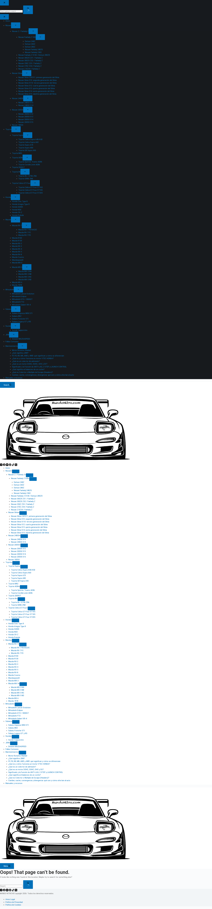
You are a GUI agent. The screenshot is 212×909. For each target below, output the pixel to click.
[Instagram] (1, 465)
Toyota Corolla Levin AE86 (22, 593)
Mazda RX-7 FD (17, 653)
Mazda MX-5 (13, 683)
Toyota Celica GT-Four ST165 (23, 611)
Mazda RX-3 (13, 664)
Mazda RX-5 (13, 670)
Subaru (8, 721)
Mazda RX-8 (13, 672)
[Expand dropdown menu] (15, 471)
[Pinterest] (10, 465)
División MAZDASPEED (17, 746)
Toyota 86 (12, 598)
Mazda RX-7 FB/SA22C (20, 648)
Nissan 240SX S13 (18, 539)
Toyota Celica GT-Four (17, 608)
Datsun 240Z (19, 482)
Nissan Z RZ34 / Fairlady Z (21, 510)
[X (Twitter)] (16, 465)
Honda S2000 (13, 629)
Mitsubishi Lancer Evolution (19, 707)
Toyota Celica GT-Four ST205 (23, 617)
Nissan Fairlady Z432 (22, 493)
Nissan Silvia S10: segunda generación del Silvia (30, 519)
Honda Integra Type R (17, 626)
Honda (8, 620)
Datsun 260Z (19, 485)
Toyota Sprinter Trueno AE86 (23, 590)
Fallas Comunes (12, 749)
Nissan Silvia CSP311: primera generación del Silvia (31, 516)
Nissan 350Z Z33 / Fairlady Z (22, 504)
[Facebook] (4, 465)
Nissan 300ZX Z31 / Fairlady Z (23, 499)
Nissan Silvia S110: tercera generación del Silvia (30, 522)
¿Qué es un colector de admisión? (22, 767)
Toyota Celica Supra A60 (21, 573)
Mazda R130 (13, 659)
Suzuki (8, 736)
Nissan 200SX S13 (18, 551)
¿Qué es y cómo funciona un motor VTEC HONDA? (29, 764)
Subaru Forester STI (16, 730)
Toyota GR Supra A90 (20, 581)
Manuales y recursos (14, 783)
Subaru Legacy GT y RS (17, 733)
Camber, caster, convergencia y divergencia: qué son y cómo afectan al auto (39, 780)
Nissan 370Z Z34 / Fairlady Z (22, 507)
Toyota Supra (13, 566)
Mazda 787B (13, 701)
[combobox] (11, 886)
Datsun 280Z (19, 488)
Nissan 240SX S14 (18, 542)
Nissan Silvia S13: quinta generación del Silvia (29, 527)
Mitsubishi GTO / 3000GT (18, 713)
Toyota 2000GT (14, 596)
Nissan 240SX (14, 535)
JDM (7, 743)
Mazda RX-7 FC (17, 650)
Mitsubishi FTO (14, 716)
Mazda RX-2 (13, 661)
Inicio (8, 468)
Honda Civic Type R (16, 623)
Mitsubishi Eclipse (15, 710)
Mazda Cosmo (14, 675)
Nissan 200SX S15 (18, 557)
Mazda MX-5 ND (17, 695)
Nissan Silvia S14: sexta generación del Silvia (29, 530)
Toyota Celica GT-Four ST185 (23, 614)
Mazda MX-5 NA (17, 687)
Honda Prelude (14, 637)
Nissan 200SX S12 (18, 549)
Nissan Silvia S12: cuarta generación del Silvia (29, 524)
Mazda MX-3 (13, 681)
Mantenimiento (12, 752)
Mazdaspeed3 (14, 678)
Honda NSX (13, 632)
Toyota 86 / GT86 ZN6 (20, 602)
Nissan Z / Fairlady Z (16, 475)
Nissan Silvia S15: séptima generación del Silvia (30, 533)
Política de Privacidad (14, 902)
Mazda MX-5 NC (17, 693)
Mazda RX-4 (13, 667)
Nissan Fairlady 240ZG (23, 490)
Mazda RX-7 (13, 644)
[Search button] (28, 884)
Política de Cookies (13, 905)
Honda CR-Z (13, 634)
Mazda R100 (13, 656)
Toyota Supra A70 (18, 575)
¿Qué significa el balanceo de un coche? (24, 775)
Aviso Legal (10, 899)
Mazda (8, 640)
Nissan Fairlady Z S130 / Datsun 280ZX (26, 496)
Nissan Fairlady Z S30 (19, 478)
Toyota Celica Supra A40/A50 (23, 570)
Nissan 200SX (14, 545)
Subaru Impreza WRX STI (18, 725)
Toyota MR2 (13, 584)
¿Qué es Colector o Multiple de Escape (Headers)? (28, 778)
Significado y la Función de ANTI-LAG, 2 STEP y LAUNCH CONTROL (35, 772)
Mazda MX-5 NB (17, 690)
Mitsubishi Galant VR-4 (17, 718)
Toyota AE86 (13, 586)
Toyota (8, 562)
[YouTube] (7, 465)
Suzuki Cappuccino (16, 740)
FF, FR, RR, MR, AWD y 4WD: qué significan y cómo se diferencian (34, 761)
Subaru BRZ (13, 728)
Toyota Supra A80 (18, 578)
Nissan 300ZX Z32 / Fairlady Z (23, 501)
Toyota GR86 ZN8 (18, 605)
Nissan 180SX (14, 560)
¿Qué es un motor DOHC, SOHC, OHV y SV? (26, 769)
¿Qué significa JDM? (16, 758)
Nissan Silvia (13, 512)
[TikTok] (13, 465)
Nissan (8, 471)
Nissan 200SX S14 (18, 554)
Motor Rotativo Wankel (17, 756)
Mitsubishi (10, 704)
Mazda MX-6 (13, 698)
